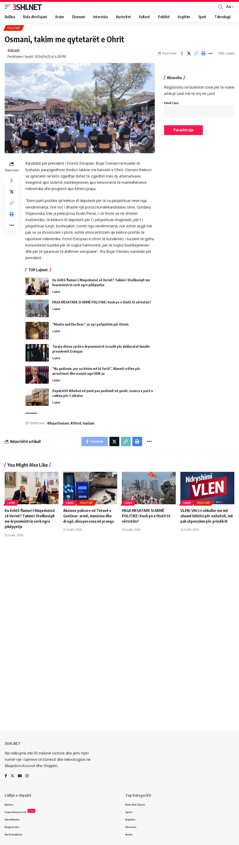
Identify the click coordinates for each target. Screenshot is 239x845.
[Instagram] (27, 776)
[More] (210, 53)
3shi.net (13, 50)
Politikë (13, 28)
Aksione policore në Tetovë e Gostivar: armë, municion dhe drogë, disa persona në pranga (88, 516)
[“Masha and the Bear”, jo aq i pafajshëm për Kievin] (37, 330)
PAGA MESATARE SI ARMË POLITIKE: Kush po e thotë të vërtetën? (101, 302)
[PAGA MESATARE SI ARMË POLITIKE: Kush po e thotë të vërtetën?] (37, 308)
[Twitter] (12, 776)
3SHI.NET (27, 7)
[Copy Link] (196, 53)
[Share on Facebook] (181, 53)
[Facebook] (6, 776)
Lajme (56, 291)
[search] (220, 6)
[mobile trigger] (9, 7)
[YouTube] (20, 776)
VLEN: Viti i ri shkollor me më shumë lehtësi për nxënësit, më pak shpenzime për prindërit (206, 516)
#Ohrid (75, 423)
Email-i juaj (171, 103)
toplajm (88, 423)
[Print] (203, 53)
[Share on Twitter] (189, 53)
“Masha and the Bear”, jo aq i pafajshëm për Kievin (90, 324)
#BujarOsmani (58, 423)
